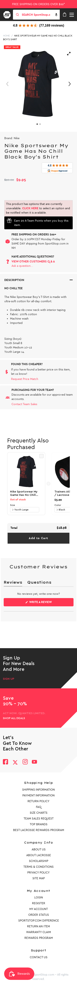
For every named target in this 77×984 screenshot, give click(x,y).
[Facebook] (5, 762)
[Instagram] (25, 762)
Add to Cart (38, 538)
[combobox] (40, 15)
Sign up (8, 678)
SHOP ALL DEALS (14, 718)
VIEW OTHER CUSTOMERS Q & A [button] (33, 261)
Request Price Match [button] (24, 379)
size (12, 505)
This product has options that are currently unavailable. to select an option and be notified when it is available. (38, 208)
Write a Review (47, 603)
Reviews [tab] (13, 583)
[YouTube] (34, 762)
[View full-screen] (68, 53)
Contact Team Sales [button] (24, 404)
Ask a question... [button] (22, 266)
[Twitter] (15, 762)
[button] (56, 15)
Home (6, 35)
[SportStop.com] (8, 14)
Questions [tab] (39, 583)
